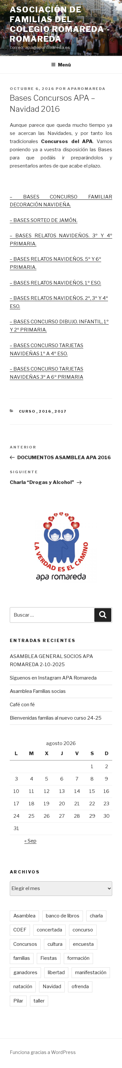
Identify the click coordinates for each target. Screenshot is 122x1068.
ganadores (25, 972)
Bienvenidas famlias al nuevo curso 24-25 (56, 718)
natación (22, 986)
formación (78, 958)
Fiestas (48, 958)
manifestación (90, 972)
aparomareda (86, 88)
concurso (83, 930)
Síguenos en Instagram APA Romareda (53, 678)
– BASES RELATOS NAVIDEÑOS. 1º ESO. (55, 283)
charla (96, 916)
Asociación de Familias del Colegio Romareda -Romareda (60, 24)
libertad (56, 972)
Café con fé (22, 705)
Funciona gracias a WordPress (43, 1052)
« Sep (30, 841)
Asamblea (24, 916)
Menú (64, 64)
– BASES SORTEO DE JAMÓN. (43, 220)
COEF (19, 930)
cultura (54, 944)
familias (21, 958)
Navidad (52, 986)
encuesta (83, 944)
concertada (49, 930)
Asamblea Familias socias (38, 691)
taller (39, 1001)
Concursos (25, 944)
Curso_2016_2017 (43, 411)
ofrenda (80, 986)
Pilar (18, 1001)
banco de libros (62, 916)
